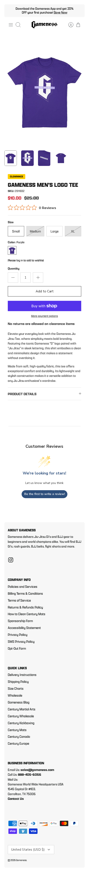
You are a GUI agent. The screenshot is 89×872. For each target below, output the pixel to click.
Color (16, 242)
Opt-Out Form (17, 648)
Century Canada (19, 736)
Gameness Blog (18, 702)
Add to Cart (45, 291)
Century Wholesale (21, 716)
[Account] (68, 25)
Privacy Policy (17, 634)
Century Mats (17, 730)
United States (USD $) (28, 849)
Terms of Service (19, 600)
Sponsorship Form (20, 621)
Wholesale (15, 695)
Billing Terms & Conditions (25, 593)
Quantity (13, 268)
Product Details (22, 394)
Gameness (21, 860)
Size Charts (16, 688)
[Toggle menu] (11, 25)
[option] (44, 90)
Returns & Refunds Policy (25, 607)
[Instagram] (11, 560)
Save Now (60, 12)
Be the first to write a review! (44, 494)
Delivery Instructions (22, 674)
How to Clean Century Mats (26, 614)
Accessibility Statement (24, 628)
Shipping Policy (18, 681)
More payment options (44, 316)
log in (19, 260)
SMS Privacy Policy (21, 641)
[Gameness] (44, 25)
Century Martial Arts (21, 709)
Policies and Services (22, 586)
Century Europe (18, 743)
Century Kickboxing (21, 723)
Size (11, 222)
